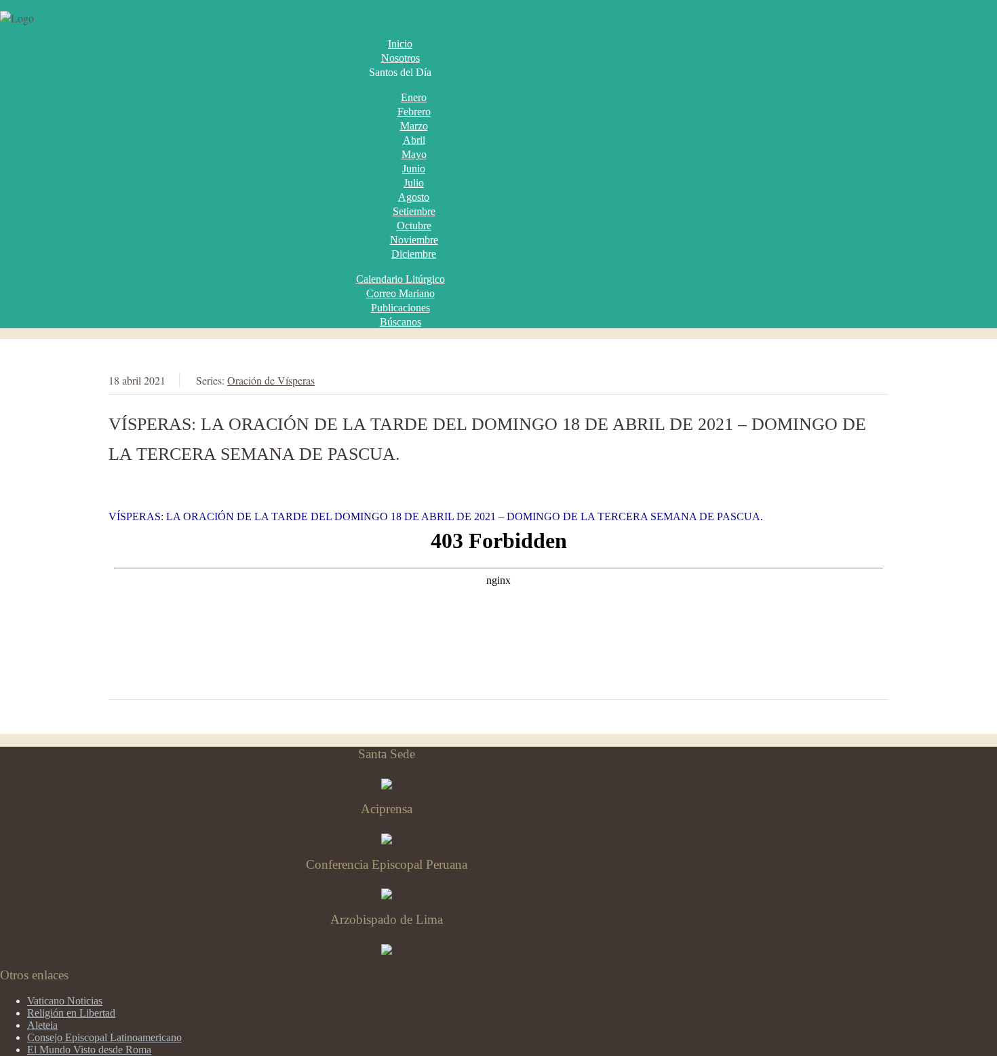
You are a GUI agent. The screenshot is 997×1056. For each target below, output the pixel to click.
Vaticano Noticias (64, 1000)
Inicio (400, 44)
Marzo (414, 126)
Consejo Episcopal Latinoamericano (104, 1037)
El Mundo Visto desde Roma (89, 1049)
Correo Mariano (400, 293)
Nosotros (400, 58)
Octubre (414, 225)
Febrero (414, 111)
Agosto (413, 197)
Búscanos (400, 322)
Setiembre (414, 211)
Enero (414, 97)
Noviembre (414, 240)
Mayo (414, 154)
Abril (414, 140)
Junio (413, 168)
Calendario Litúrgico (400, 279)
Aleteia (42, 1025)
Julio (414, 183)
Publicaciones (400, 307)
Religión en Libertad (71, 1013)
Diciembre (413, 254)
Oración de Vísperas (271, 380)
